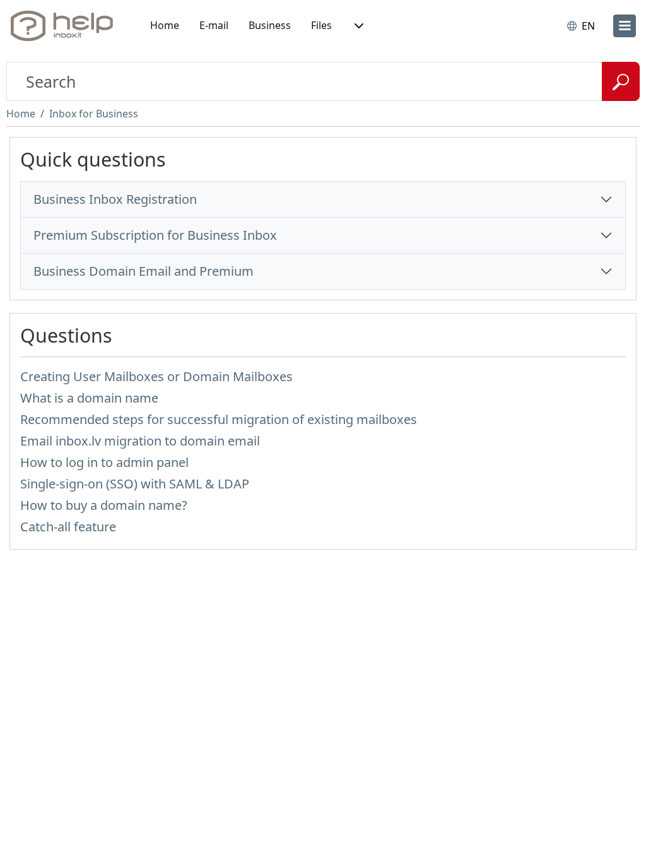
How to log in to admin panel (104, 462)
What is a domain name (89, 397)
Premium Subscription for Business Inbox (155, 235)
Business (270, 25)
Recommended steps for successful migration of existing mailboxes (218, 419)
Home (164, 25)
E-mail (213, 25)
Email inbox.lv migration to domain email (140, 440)
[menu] (624, 26)
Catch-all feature (68, 526)
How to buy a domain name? (103, 505)
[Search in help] (621, 81)
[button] (357, 26)
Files (321, 25)
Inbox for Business (93, 114)
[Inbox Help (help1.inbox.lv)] (66, 26)
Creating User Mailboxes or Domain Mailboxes (156, 376)
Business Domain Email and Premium (143, 271)
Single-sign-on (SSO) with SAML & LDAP (134, 483)
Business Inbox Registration (115, 199)
